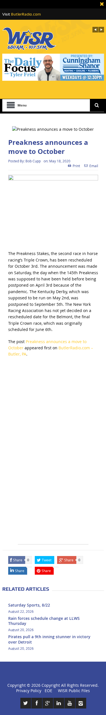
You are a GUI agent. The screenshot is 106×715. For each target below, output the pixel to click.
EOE (47, 690)
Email (93, 166)
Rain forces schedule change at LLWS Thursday (44, 621)
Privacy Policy (28, 690)
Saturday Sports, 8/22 (29, 605)
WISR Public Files (74, 690)
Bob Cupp (33, 161)
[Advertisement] (53, 416)
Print (76, 166)
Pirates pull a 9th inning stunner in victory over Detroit (49, 639)
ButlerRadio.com (26, 14)
